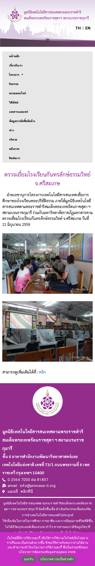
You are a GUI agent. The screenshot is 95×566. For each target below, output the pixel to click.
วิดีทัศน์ (13, 102)
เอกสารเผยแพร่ (18, 112)
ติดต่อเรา (14, 158)
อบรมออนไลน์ (17, 93)
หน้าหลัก (14, 56)
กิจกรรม (13, 84)
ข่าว (11, 130)
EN (87, 28)
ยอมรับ (28, 559)
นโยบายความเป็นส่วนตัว (57, 559)
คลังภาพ (14, 149)
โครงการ (14, 74)
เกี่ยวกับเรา (15, 65)
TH (78, 28)
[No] (89, 549)
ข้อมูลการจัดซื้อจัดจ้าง (22, 121)
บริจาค (13, 139)
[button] (47, 39)
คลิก (42, 371)
